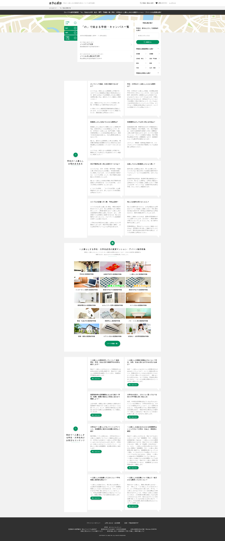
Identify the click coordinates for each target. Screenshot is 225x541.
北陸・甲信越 (153, 58)
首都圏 (138, 54)
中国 (137, 68)
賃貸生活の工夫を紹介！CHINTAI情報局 (113, 529)
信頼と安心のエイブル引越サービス (92, 531)
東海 (137, 63)
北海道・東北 (140, 58)
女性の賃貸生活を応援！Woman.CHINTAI (144, 529)
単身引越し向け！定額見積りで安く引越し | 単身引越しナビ (125, 531)
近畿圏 (151, 54)
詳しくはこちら (96, 378)
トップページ (172, 3)
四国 (150, 63)
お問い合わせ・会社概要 (112, 523)
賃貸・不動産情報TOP (131, 523)
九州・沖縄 (152, 68)
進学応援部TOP (53, 8)
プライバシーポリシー (94, 523)
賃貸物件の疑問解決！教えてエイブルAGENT (82, 529)
